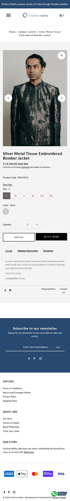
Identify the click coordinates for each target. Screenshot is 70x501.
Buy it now (51, 236)
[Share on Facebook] (5, 291)
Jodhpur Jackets (27, 31)
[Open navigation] (8, 15)
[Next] (61, 98)
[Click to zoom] (61, 55)
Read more (29, 452)
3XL (51, 195)
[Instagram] (40, 359)
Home (12, 31)
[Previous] (8, 98)
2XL (42, 195)
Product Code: (10, 177)
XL (33, 195)
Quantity (7, 224)
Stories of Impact (11, 422)
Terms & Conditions (12, 388)
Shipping (25, 167)
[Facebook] (29, 359)
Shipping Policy (48, 289)
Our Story (7, 418)
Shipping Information (28, 250)
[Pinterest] (34, 359)
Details (8, 251)
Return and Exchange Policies (17, 392)
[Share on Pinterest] (10, 291)
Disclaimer (48, 250)
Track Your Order (11, 431)
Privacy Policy (9, 396)
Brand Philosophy (11, 427)
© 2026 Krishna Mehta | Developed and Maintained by (27, 497)
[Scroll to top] (63, 492)
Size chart (7, 185)
